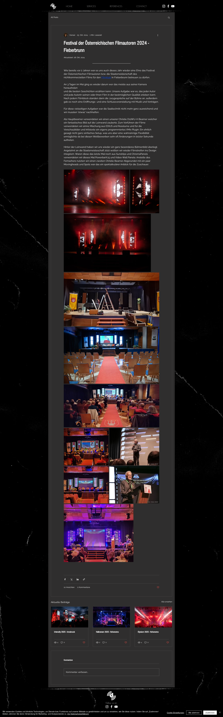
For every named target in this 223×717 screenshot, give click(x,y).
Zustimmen (210, 712)
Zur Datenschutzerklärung (78, 713)
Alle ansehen (166, 602)
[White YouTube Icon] (173, 6)
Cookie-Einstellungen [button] (175, 712)
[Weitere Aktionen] (157, 35)
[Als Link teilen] (84, 579)
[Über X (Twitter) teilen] (71, 579)
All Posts (54, 17)
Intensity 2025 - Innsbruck (64, 632)
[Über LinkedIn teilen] (77, 579)
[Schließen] (219, 712)
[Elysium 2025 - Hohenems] (153, 617)
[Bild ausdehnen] (96, 191)
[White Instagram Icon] (164, 6)
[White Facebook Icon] (168, 6)
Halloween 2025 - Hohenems (107, 632)
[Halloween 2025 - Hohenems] (111, 617)
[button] (169, 17)
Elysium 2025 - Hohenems (148, 632)
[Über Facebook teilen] (65, 579)
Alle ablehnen (194, 712)
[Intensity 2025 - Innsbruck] (69, 617)
